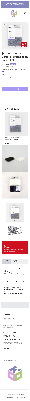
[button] (4, 13)
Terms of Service (7, 353)
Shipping (4, 66)
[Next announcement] (26, 4)
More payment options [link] (15, 93)
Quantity (4, 74)
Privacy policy (11, 394)
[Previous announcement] (3, 4)
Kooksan (8, 392)
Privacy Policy (7, 356)
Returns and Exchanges (9, 360)
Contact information (20, 397)
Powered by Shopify (14, 392)
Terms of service (20, 394)
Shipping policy (10, 397)
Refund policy (24, 392)
